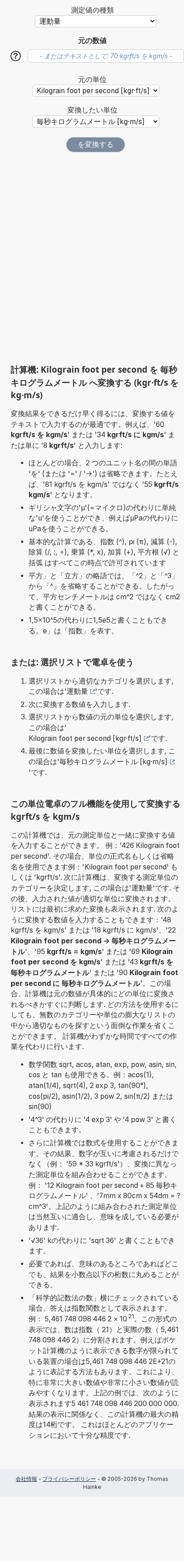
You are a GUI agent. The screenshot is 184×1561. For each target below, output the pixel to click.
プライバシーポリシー (69, 1478)
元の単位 (92, 79)
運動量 (77, 691)
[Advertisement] (92, 258)
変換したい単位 (92, 110)
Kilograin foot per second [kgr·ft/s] (85, 738)
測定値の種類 (92, 10)
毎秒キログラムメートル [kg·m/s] (113, 761)
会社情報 (26, 1478)
